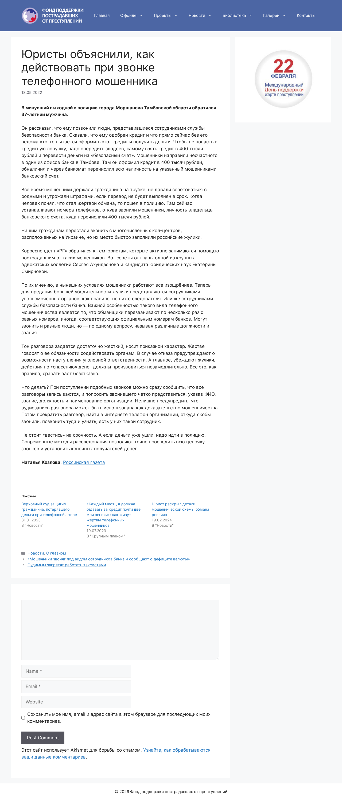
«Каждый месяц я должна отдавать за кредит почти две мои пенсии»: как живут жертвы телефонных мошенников (114, 515)
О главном (56, 553)
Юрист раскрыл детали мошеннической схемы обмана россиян (180, 509)
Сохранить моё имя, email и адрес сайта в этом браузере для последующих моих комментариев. (119, 717)
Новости (197, 15)
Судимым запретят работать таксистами (67, 565)
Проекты (162, 15)
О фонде (128, 15)
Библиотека (234, 15)
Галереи (271, 15)
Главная (102, 15)
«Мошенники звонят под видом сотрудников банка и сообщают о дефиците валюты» (109, 559)
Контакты (306, 15)
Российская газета (84, 462)
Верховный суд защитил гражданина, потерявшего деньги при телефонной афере (49, 509)
